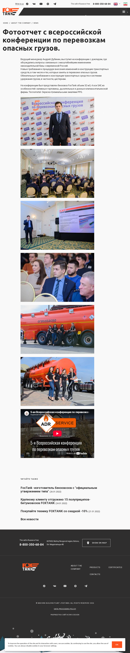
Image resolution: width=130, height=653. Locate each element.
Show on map (99, 543)
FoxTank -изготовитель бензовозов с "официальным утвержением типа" (59, 489)
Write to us (19, 4)
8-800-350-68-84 (101, 4)
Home (5, 23)
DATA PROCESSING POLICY (65, 609)
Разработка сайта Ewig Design (65, 615)
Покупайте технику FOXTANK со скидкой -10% (60, 511)
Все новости (29, 519)
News (36, 23)
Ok (117, 645)
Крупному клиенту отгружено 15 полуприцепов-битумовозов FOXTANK (55, 501)
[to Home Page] (11, 12)
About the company (20, 23)
